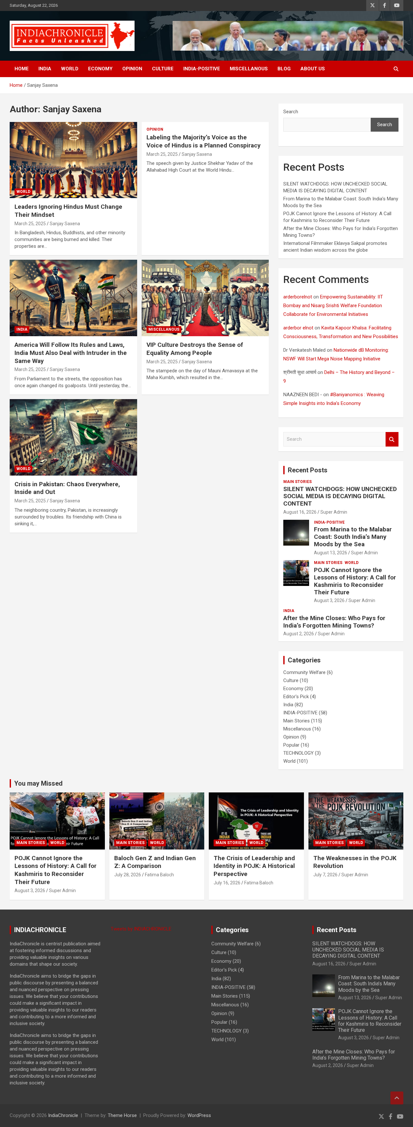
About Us (312, 69)
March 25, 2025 (30, 223)
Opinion (132, 69)
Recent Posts (307, 470)
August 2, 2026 (298, 633)
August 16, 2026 (300, 512)
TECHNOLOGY (298, 753)
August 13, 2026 (330, 552)
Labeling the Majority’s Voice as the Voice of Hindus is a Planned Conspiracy (203, 141)
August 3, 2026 (329, 600)
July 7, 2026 (325, 874)
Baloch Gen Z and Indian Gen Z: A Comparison (155, 862)
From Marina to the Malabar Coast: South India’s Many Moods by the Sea (353, 537)
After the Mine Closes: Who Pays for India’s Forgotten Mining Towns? (334, 621)
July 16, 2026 (227, 882)
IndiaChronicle (63, 1115)
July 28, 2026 (127, 874)
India (44, 69)
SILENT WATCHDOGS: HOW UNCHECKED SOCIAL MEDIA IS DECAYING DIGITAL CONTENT (340, 496)
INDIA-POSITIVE (201, 69)
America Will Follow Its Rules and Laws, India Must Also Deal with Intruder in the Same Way (71, 352)
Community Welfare (304, 672)
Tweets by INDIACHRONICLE (141, 929)
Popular (291, 745)
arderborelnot (297, 297)
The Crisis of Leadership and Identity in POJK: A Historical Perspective (254, 866)
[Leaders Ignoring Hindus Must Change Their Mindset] (73, 160)
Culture (163, 69)
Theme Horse (122, 1115)
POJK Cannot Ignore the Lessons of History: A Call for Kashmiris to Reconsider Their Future (355, 581)
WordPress (199, 1115)
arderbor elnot (298, 328)
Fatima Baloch (159, 874)
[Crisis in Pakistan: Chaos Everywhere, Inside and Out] (73, 437)
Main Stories (297, 481)
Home (22, 69)
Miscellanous (249, 69)
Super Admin (333, 512)
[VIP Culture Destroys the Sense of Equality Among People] (205, 298)
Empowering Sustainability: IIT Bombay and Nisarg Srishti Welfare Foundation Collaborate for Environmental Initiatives (333, 305)
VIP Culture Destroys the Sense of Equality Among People (194, 349)
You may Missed (38, 783)
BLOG (284, 69)
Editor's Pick (296, 696)
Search (290, 112)
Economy (100, 69)
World (69, 69)
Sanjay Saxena (65, 223)
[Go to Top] (396, 1098)
